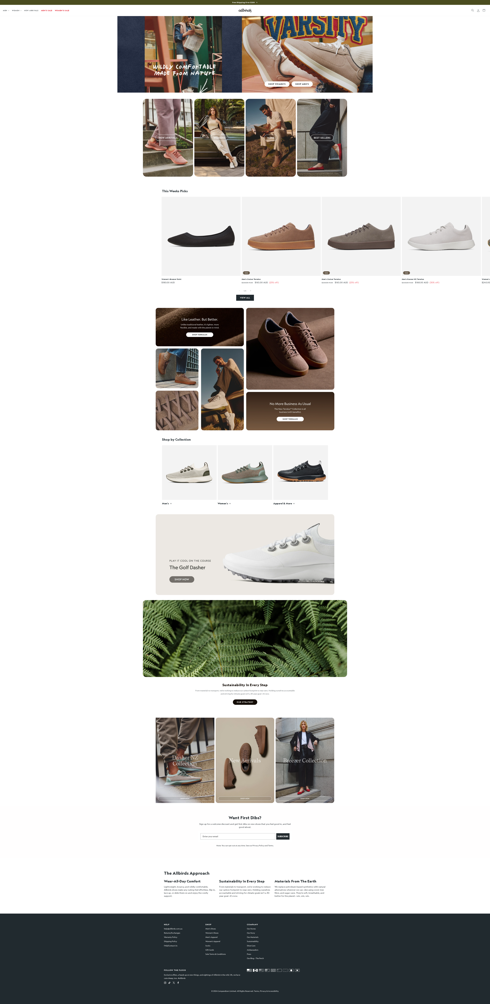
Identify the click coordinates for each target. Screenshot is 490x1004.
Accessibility (273, 991)
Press (249, 954)
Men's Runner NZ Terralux (413, 279)
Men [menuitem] (5, 10)
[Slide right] (250, 290)
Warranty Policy (170, 937)
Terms (270, 845)
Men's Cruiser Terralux (251, 279)
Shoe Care (251, 945)
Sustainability (253, 941)
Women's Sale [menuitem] (62, 10)
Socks (207, 945)
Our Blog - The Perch (255, 958)
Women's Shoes (211, 933)
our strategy (245, 702)
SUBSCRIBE (283, 836)
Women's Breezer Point (171, 279)
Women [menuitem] (16, 10)
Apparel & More (282, 503)
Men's (165, 503)
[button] (472, 10)
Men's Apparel (211, 937)
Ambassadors (252, 950)
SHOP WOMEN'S (277, 84)
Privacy (263, 991)
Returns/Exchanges (172, 933)
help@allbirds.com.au (173, 928)
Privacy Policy (258, 845)
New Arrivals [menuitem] (31, 10)
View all (245, 298)
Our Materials (252, 937)
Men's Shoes (210, 928)
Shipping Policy (170, 941)
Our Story (251, 933)
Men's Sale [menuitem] (46, 10)
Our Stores (251, 928)
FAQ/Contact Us (170, 945)
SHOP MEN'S (302, 84)
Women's (223, 503)
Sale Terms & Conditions (215, 954)
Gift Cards (209, 950)
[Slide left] (239, 290)
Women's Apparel (212, 941)
